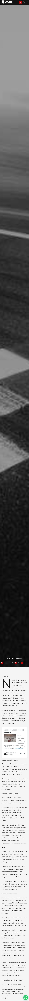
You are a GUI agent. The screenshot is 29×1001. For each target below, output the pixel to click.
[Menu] (20, 2)
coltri (18, 662)
